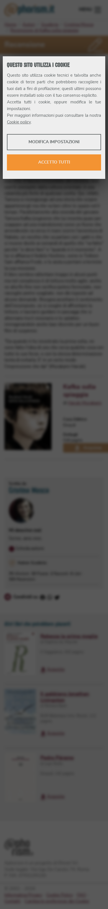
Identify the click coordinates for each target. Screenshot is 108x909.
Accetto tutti (54, 162)
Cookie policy (19, 122)
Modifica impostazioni (54, 142)
